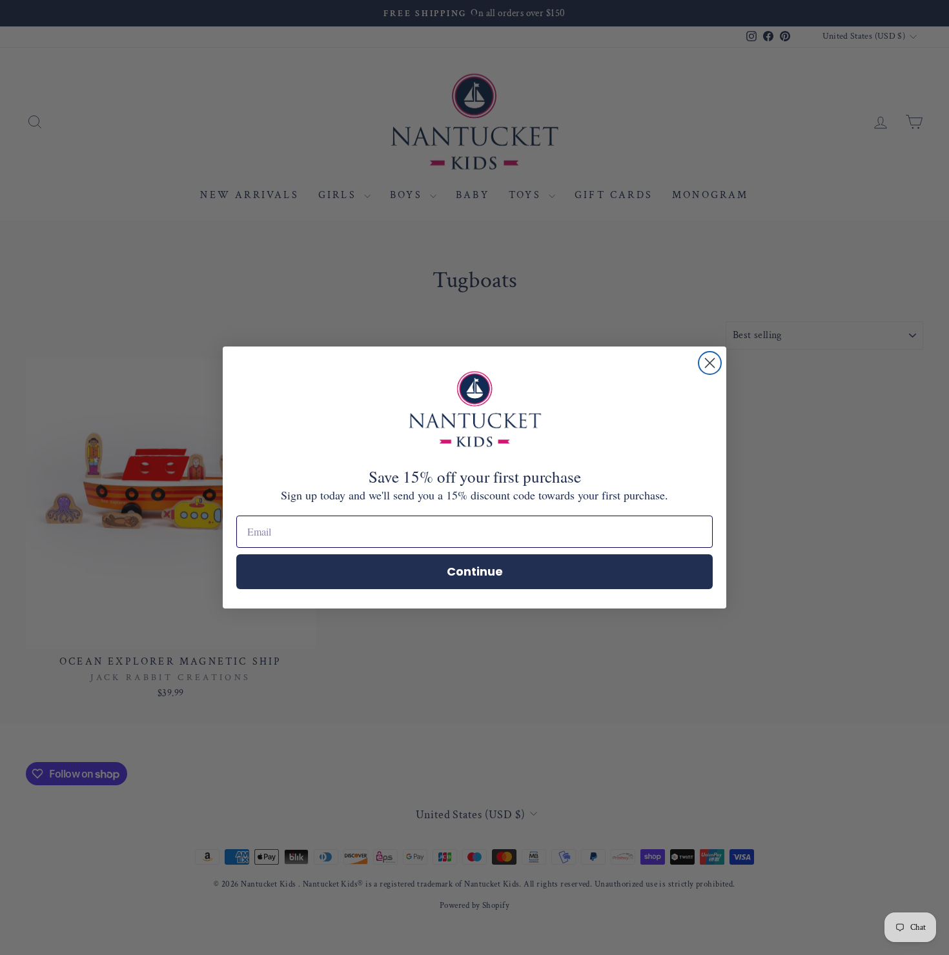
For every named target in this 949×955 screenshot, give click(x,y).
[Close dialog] (710, 363)
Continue (475, 571)
